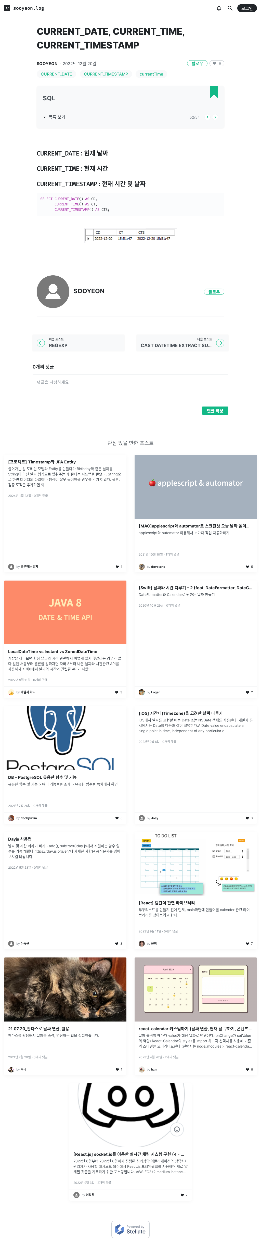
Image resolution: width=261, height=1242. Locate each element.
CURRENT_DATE (56, 74)
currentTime (151, 74)
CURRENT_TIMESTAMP (106, 74)
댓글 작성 (215, 410)
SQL (49, 98)
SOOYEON (47, 63)
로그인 (247, 8)
